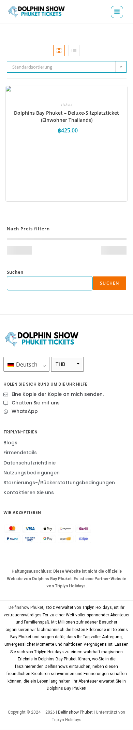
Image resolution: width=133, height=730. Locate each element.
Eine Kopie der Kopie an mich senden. (58, 394)
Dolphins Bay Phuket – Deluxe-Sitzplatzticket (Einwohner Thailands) (66, 116)
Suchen (15, 272)
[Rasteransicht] (59, 50)
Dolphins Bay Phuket (66, 688)
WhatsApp (25, 411)
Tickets (66, 104)
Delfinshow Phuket (26, 607)
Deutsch (26, 364)
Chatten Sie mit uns (36, 402)
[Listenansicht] (74, 50)
